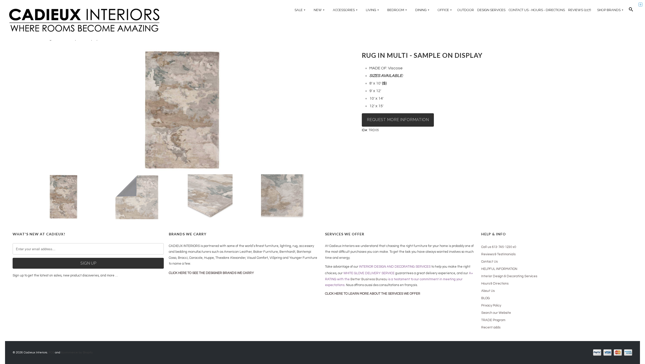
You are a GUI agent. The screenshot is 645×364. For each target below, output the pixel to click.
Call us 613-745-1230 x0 (498, 247)
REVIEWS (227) (579, 10)
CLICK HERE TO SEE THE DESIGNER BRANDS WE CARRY (211, 273)
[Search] (631, 10)
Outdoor (465, 10)
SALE (300, 10)
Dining (422, 10)
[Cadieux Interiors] (84, 20)
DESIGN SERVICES (491, 10)
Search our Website (496, 313)
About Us (488, 291)
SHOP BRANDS (610, 10)
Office (445, 10)
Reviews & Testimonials (498, 254)
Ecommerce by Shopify (77, 352)
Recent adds (490, 327)
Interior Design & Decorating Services (509, 276)
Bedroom (397, 10)
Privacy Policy (491, 305)
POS (51, 352)
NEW (319, 10)
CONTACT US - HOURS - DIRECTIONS (537, 10)
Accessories (345, 10)
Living (372, 10)
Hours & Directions (494, 283)
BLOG (485, 298)
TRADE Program (493, 320)
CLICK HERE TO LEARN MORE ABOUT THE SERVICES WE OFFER (372, 293)
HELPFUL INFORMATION (499, 269)
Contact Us (489, 261)
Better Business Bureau (368, 279)
